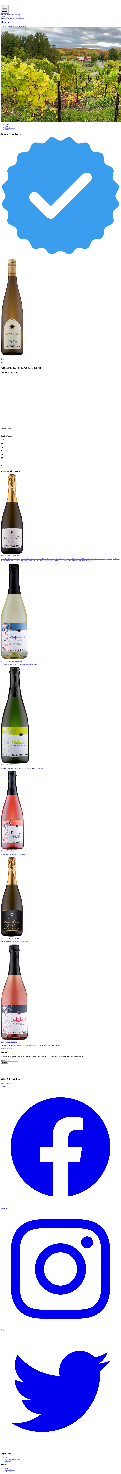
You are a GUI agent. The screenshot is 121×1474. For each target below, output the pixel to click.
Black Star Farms (10, 128)
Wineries (7, 26)
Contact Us (8, 1471)
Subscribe (4, 1062)
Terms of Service (10, 1470)
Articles (3, 14)
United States (20, 18)
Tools (18, 14)
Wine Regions (10, 18)
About (6, 1457)
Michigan (5, 22)
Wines (2, 26)
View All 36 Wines (6, 1048)
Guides (7, 14)
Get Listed (8, 1461)
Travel (24, 26)
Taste (15, 14)
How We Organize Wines (12, 1459)
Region (12, 26)
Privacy (7, 1468)
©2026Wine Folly (6, 1083)
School (12, 14)
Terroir (20, 26)
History (16, 26)
